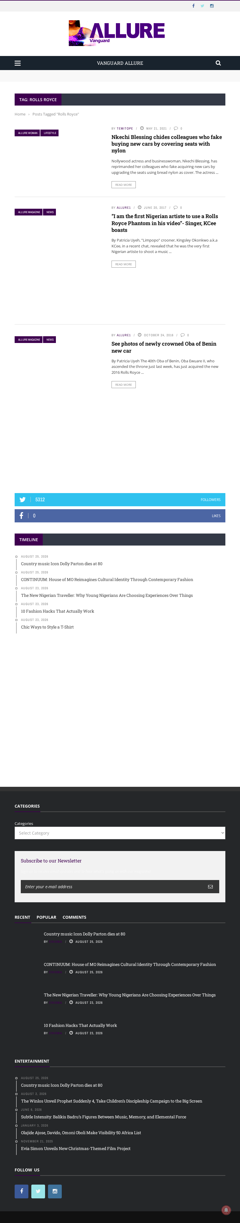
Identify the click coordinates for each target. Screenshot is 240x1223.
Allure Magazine (29, 212)
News (50, 212)
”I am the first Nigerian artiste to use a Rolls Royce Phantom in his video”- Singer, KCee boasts (165, 223)
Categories (24, 823)
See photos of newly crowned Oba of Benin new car (164, 347)
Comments (74, 917)
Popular (46, 917)
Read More (123, 185)
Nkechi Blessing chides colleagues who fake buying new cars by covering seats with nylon (167, 143)
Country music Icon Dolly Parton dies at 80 (53, 72)
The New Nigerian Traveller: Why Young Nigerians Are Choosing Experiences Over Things (130, 995)
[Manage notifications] (226, 1210)
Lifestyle (50, 133)
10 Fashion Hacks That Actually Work (80, 1025)
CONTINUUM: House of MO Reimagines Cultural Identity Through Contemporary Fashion (95, 78)
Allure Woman (27, 133)
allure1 (124, 207)
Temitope (125, 128)
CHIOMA (55, 942)
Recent (22, 917)
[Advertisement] (120, 440)
